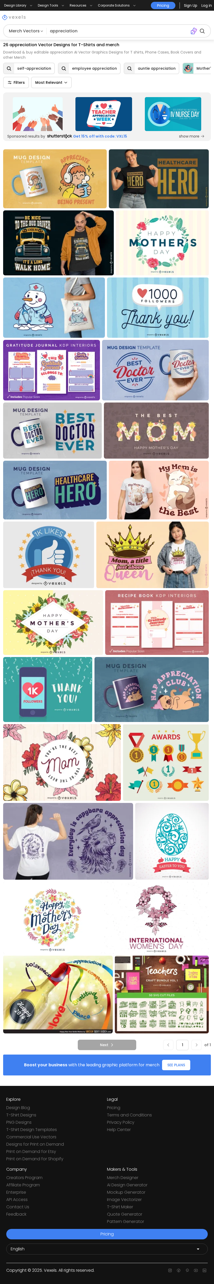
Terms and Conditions (129, 1115)
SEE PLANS (176, 1065)
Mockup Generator (126, 1192)
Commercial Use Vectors (31, 1137)
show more (189, 136)
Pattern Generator (125, 1221)
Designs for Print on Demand (35, 1144)
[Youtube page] (196, 1270)
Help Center (119, 1130)
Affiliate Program (23, 1185)
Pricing (113, 1108)
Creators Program (24, 1178)
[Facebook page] (178, 1270)
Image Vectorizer (124, 1200)
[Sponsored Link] (37, 114)
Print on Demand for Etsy (31, 1152)
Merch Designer (122, 1178)
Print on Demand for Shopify (34, 1159)
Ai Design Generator (127, 1185)
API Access (17, 1200)
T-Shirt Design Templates (31, 1130)
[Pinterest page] (187, 1270)
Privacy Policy (120, 1122)
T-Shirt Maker (120, 1207)
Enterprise (16, 1192)
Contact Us (17, 1207)
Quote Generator (124, 1214)
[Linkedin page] (204, 1270)
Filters (19, 82)
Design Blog (18, 1108)
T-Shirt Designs (21, 1115)
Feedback (16, 1214)
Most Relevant (48, 82)
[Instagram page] (170, 1270)
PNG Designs (19, 1122)
